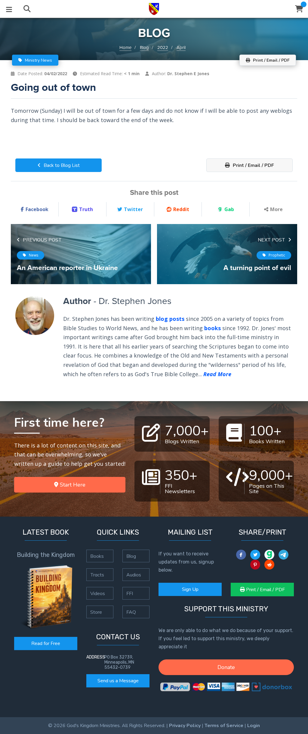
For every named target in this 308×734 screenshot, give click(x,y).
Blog (144, 47)
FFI (129, 593)
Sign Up (190, 589)
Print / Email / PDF (253, 165)
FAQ (131, 612)
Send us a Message (118, 680)
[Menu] (9, 9)
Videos (97, 593)
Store (96, 612)
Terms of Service (224, 725)
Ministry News (38, 60)
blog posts (170, 318)
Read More (217, 374)
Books (97, 556)
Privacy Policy (185, 725)
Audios (133, 575)
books (212, 328)
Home (125, 47)
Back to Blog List (61, 165)
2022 (162, 47)
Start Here (71, 484)
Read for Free (45, 643)
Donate (226, 667)
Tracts (97, 575)
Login (253, 725)
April (181, 47)
